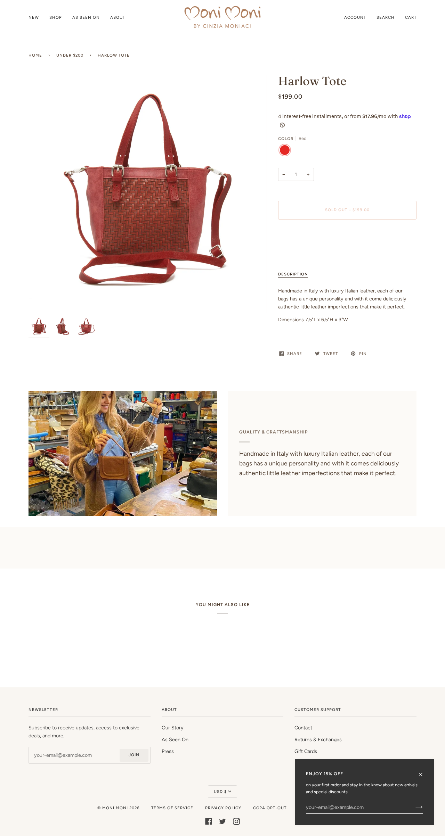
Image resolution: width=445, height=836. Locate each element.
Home (35, 55)
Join (134, 754)
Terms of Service (172, 807)
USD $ (220, 791)
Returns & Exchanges (318, 739)
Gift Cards (305, 751)
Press (168, 751)
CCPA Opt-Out (269, 807)
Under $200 (69, 55)
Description (293, 274)
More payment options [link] (303, 252)
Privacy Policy (223, 807)
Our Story (173, 728)
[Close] (423, 771)
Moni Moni (115, 807)
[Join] (413, 807)
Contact (303, 728)
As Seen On (175, 739)
